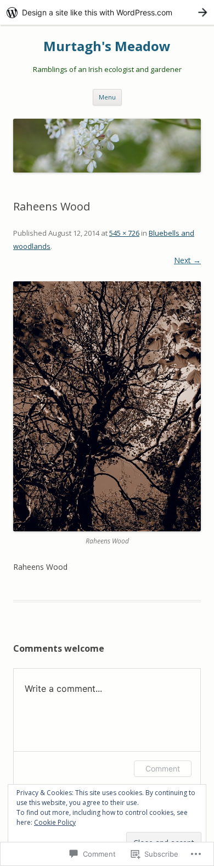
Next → (187, 260)
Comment (162, 768)
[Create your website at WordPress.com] (107, 12)
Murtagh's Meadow (107, 46)
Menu (107, 97)
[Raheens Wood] (107, 406)
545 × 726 (124, 233)
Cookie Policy (55, 822)
